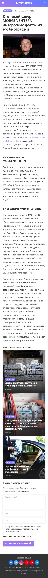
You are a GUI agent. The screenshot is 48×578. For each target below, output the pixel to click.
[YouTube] (26, 562)
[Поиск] (44, 3)
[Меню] (3, 3)
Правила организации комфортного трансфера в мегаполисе (19, 469)
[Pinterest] (31, 562)
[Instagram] (21, 562)
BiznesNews (21, 567)
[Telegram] (37, 562)
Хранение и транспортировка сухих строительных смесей (21, 384)
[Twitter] (16, 562)
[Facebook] (11, 562)
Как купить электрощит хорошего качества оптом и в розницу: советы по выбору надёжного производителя (23, 424)
